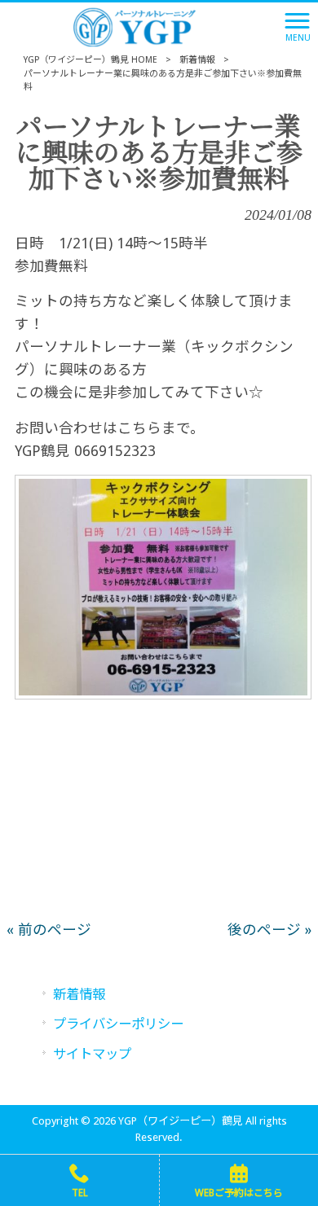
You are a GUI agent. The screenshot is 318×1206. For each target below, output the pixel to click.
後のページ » (269, 930)
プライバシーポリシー (118, 1024)
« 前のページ (49, 930)
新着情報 (197, 60)
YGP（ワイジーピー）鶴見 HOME (90, 60)
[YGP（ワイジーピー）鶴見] (139, 26)
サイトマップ (92, 1054)
